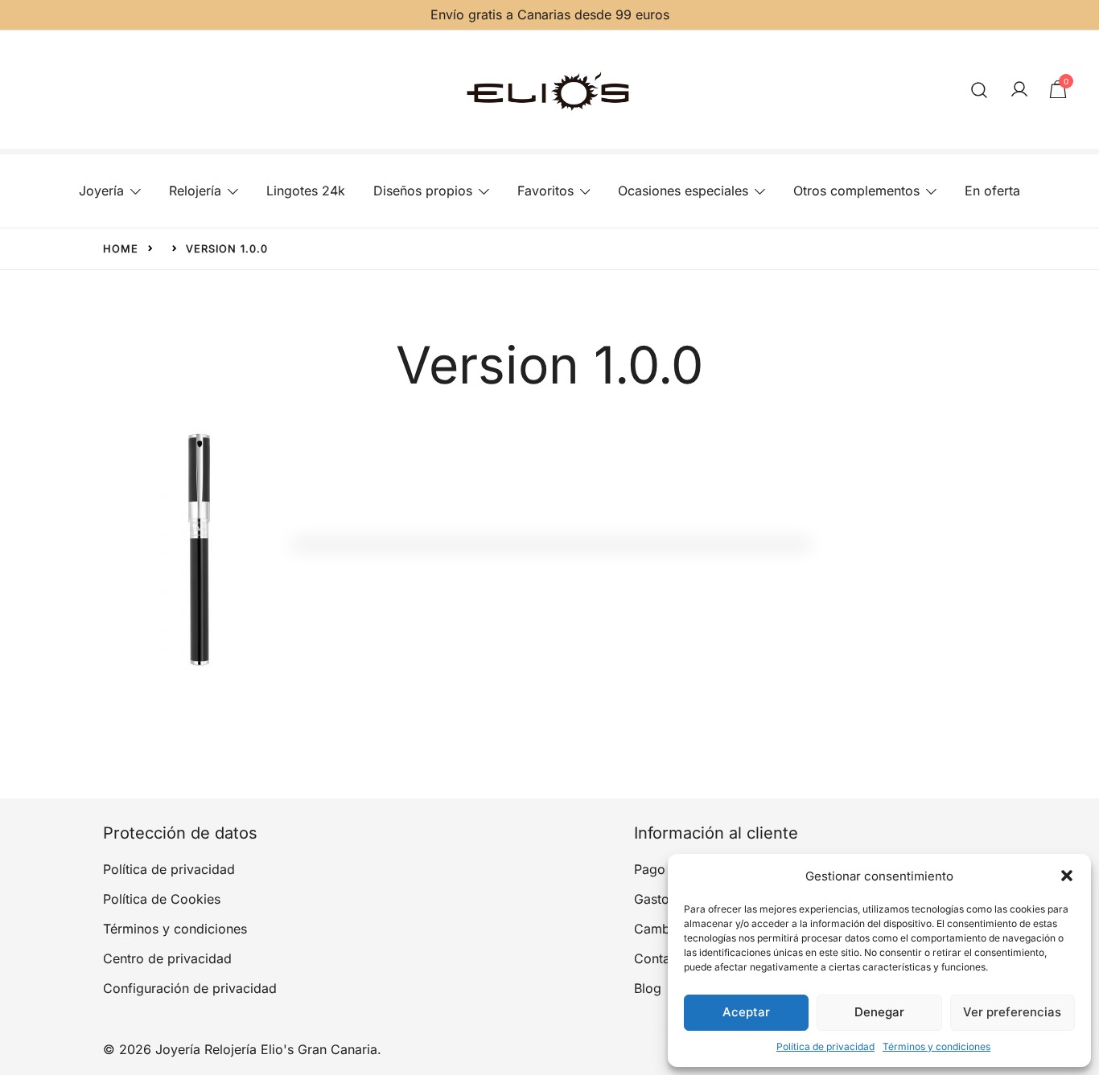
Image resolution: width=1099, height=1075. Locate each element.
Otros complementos (856, 191)
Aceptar (746, 1012)
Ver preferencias (1012, 1012)
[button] (1067, 876)
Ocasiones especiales (683, 191)
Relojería (195, 191)
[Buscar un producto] (979, 90)
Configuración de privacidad (190, 988)
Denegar (879, 1012)
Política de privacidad (825, 1046)
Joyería (101, 191)
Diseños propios (422, 191)
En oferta (992, 191)
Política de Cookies (161, 899)
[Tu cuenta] (1019, 90)
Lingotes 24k (305, 191)
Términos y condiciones (936, 1046)
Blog (647, 988)
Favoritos (545, 191)
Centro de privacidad (167, 958)
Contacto (661, 958)
